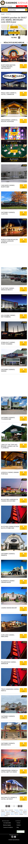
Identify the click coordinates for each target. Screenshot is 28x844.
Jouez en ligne (21, 6)
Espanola (8, 811)
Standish (21, 812)
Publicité (19, 825)
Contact (18, 822)
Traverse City (19, 811)
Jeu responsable (7, 822)
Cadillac (12, 812)
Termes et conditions (8, 827)
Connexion (3, 6)
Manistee (3, 814)
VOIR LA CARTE (14, 27)
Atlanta (25, 810)
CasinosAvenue (15, 839)
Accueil (2, 14)
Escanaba (3, 812)
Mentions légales (7, 825)
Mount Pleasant (15, 814)
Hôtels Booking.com (14, 32)
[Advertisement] (14, 256)
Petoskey (16, 810)
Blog (18, 827)
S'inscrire (9, 6)
